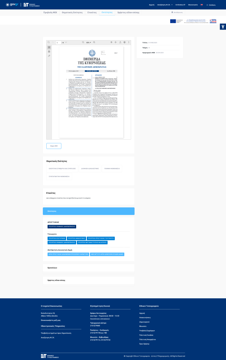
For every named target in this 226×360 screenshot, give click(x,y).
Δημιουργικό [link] (144, 322)
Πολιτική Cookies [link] (146, 335)
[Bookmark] (49, 52)
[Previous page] (53, 43)
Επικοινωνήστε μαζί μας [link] (51, 320)
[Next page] (66, 43)
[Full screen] (115, 43)
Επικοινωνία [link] (193, 5)
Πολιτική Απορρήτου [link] (147, 339)
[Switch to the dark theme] (111, 43)
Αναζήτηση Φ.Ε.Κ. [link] (163, 5)
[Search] (48, 43)
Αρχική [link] (151, 5)
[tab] (49, 48)
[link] (223, 27)
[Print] (124, 43)
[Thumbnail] (49, 48)
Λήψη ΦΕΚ (54, 146)
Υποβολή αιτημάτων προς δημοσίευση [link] (56, 333)
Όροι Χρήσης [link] (144, 344)
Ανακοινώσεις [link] (145, 317)
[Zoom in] (94, 43)
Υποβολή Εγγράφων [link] (147, 331)
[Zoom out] (83, 43)
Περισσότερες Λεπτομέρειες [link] (100, 319)
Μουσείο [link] (142, 326)
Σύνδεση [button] (212, 5)
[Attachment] (49, 56)
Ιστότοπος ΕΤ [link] (180, 5)
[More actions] (129, 43)
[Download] (120, 43)
